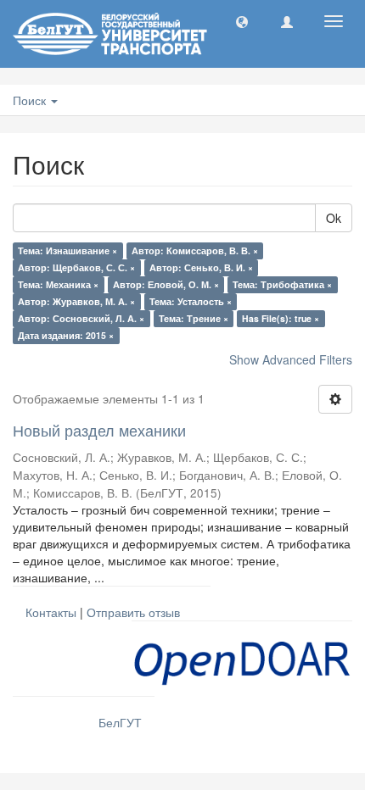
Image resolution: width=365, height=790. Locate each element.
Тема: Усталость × (190, 301)
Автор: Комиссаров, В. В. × (195, 250)
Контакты (50, 612)
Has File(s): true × (280, 318)
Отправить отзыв (133, 612)
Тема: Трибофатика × (282, 284)
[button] (242, 21)
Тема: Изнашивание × (67, 250)
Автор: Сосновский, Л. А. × (81, 318)
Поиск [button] (31, 100)
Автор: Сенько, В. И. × (201, 267)
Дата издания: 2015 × (66, 335)
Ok (333, 217)
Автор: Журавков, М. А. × (76, 301)
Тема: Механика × (58, 284)
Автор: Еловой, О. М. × (166, 284)
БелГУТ (120, 722)
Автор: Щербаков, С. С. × (76, 267)
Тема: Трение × (193, 318)
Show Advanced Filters (290, 359)
